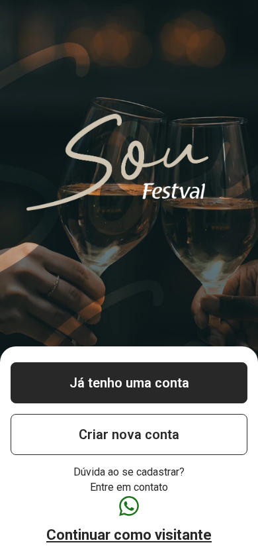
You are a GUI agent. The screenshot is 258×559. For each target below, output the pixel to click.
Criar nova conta (129, 434)
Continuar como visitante (129, 535)
